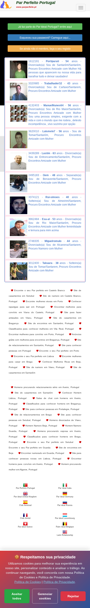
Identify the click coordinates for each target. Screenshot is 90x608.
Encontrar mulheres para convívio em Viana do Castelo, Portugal (45, 310)
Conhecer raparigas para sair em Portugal (45, 304)
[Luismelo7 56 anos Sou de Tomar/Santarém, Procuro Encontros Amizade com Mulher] (18, 139)
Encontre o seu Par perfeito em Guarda (29, 447)
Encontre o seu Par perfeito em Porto (58, 351)
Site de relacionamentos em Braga (32, 414)
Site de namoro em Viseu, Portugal (45, 367)
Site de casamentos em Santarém (33, 393)
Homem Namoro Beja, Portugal (41, 425)
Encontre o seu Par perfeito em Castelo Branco (39, 290)
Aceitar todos (17, 596)
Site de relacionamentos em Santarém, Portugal (45, 342)
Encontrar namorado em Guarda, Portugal (42, 453)
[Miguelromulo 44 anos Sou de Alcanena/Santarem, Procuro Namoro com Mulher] (18, 249)
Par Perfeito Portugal (35, 2)
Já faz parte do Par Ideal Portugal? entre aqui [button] (45, 26)
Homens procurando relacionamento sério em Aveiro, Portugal (46, 387)
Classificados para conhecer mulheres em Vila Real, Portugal (41, 329)
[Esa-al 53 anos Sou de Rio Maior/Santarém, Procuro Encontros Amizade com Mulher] (18, 227)
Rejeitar (73, 596)
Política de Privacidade (59, 582)
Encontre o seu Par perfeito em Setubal (49, 442)
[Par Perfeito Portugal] (6, 4)
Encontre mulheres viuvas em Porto (44, 301)
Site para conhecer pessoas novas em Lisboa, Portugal (45, 456)
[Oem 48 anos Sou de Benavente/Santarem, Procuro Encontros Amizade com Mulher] (18, 183)
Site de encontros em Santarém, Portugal (49, 323)
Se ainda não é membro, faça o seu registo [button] (45, 48)
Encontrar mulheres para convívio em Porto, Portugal (36, 334)
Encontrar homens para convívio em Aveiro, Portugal (45, 461)
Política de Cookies (27, 582)
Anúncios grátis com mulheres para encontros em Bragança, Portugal (45, 337)
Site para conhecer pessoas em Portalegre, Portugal (52, 409)
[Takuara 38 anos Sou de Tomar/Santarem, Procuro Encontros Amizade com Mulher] (18, 271)
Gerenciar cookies (45, 596)
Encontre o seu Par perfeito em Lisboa (33, 356)
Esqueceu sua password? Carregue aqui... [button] (45, 37)
